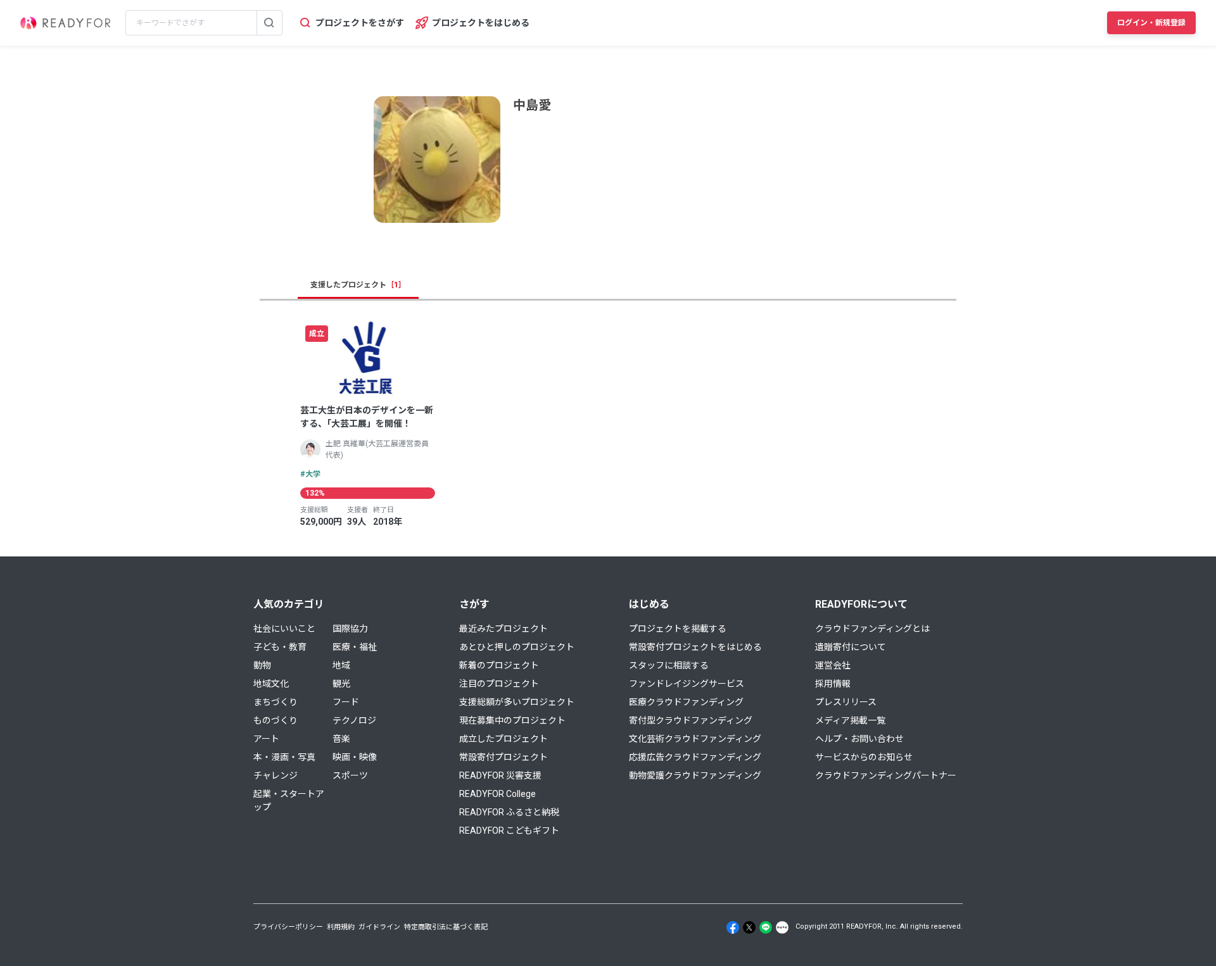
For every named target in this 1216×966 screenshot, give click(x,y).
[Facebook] (732, 927)
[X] (749, 927)
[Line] (765, 927)
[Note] (782, 927)
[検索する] (269, 22)
